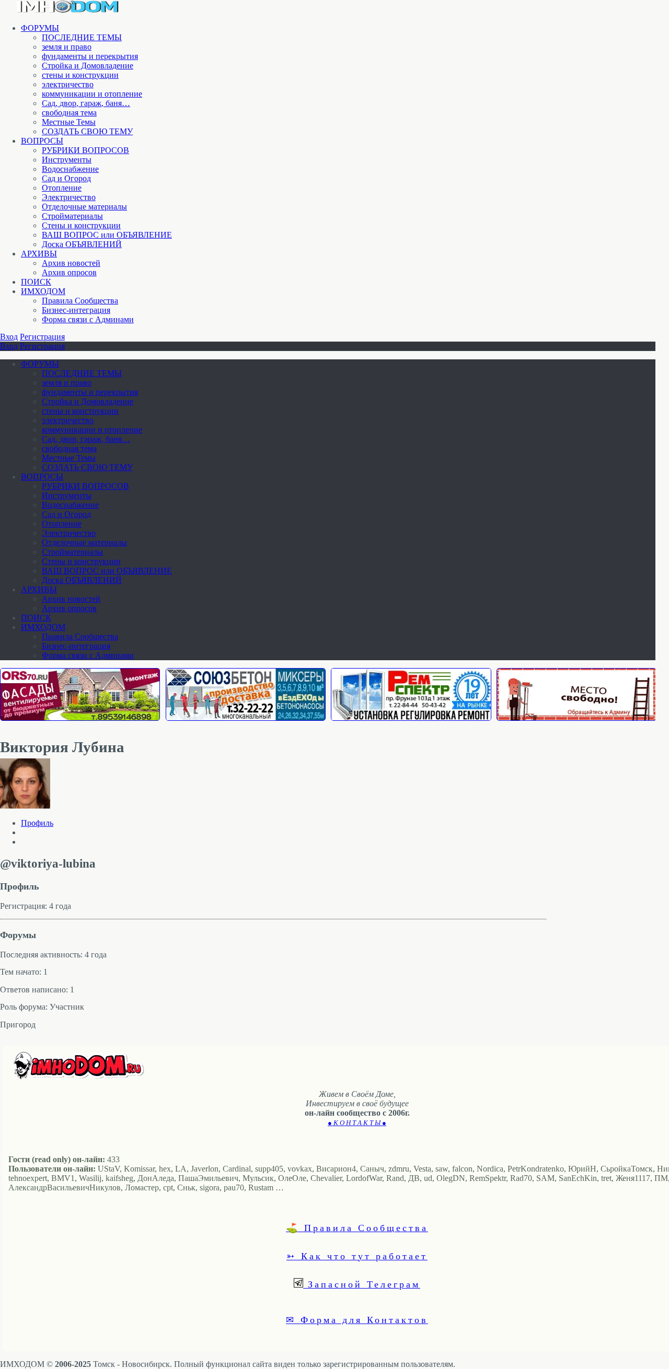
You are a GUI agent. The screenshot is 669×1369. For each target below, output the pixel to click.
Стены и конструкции (81, 225)
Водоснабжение (70, 169)
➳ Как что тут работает (357, 1255)
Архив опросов (69, 272)
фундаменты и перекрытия (90, 56)
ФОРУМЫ (40, 28)
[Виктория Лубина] (25, 805)
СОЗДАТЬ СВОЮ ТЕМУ (87, 131)
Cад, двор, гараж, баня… (86, 103)
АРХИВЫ (39, 253)
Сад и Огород (66, 178)
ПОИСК (36, 281)
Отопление (62, 187)
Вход (9, 336)
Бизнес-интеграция (76, 310)
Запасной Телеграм (361, 1284)
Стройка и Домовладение (87, 65)
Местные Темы (69, 122)
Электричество (69, 197)
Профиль (37, 822)
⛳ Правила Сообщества (357, 1227)
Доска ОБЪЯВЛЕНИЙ (82, 244)
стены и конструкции (80, 75)
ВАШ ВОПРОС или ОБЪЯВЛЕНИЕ (107, 234)
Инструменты (66, 159)
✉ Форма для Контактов (357, 1319)
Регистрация (42, 336)
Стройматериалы (72, 216)
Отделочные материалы (84, 206)
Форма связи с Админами (88, 319)
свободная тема (69, 112)
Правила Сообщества (80, 300)
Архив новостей (71, 263)
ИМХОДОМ (43, 291)
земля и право (66, 46)
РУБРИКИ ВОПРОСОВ (85, 150)
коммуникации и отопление (92, 93)
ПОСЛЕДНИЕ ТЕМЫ (82, 37)
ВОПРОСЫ (42, 140)
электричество (68, 84)
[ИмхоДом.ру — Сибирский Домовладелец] (68, 10)
